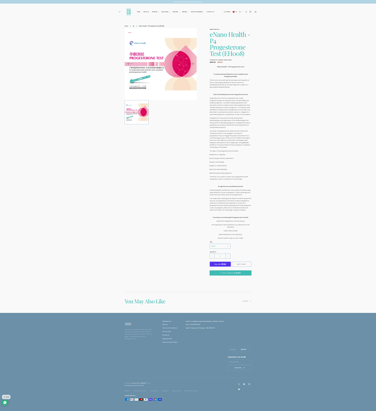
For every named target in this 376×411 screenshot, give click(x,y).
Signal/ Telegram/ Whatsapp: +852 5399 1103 (200, 328)
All (133, 26)
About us (165, 324)
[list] (161, 64)
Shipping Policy (167, 339)
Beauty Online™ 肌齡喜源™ (139, 383)
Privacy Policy (166, 331)
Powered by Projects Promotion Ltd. (134, 385)
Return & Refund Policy (169, 342)
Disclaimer (165, 335)
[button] (227, 12)
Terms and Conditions (169, 328)
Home (126, 26)
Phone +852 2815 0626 (193, 324)
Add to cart (241, 264)
